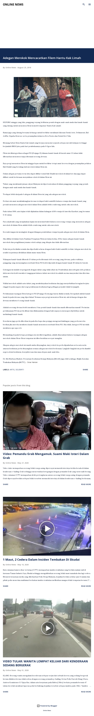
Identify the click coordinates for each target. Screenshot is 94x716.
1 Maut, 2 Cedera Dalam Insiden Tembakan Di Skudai (41, 559)
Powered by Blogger (48, 706)
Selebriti (20, 369)
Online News (13, 4)
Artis (12, 369)
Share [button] (85, 369)
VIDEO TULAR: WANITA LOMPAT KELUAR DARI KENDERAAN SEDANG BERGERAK (45, 663)
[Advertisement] (47, 30)
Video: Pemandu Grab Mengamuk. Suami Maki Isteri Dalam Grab (46, 456)
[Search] (83, 4)
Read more (86, 484)
